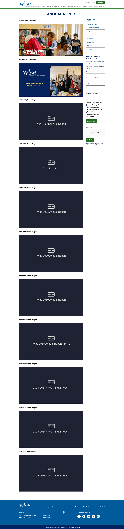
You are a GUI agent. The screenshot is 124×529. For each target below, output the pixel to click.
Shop (93, 2)
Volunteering (91, 116)
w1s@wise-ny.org (48, 517)
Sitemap (77, 527)
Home (43, 6)
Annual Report (92, 35)
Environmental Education (94, 109)
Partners (90, 49)
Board (89, 46)
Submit (89, 140)
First (87, 78)
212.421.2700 (46, 515)
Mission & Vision (92, 24)
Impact (89, 31)
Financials (90, 38)
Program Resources (74, 6)
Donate (100, 2)
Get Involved (98, 6)
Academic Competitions (94, 105)
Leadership (90, 42)
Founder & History (93, 28)
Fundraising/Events (93, 114)
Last (96, 78)
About (49, 6)
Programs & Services (59, 6)
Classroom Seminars (93, 107)
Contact (87, 2)
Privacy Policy (71, 527)
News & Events (87, 6)
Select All (91, 121)
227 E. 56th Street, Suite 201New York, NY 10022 (27, 516)
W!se (24, 505)
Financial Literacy (92, 112)
